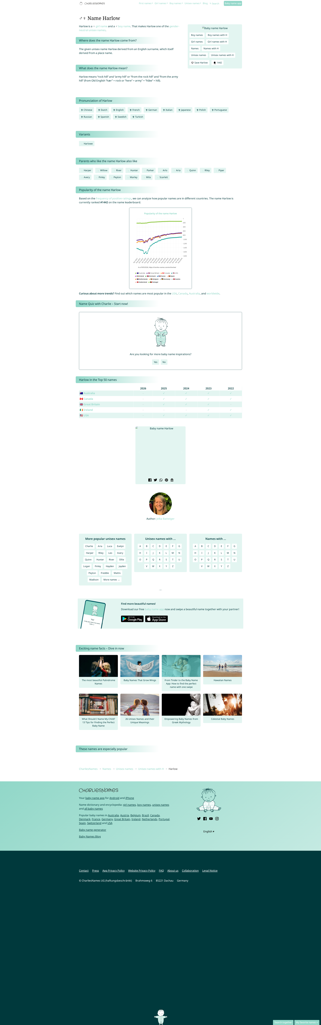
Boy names (175, 3)
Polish (202, 109)
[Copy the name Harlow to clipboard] (171, 480)
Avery (87, 177)
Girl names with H (217, 41)
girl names (129, 804)
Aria (178, 170)
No (164, 362)
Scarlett (164, 177)
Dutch (103, 109)
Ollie (121, 559)
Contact (84, 870)
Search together (283, 1022)
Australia (194, 293)
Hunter (134, 170)
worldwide (213, 293)
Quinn (192, 170)
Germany (107, 819)
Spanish (104, 116)
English (119, 109)
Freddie (105, 572)
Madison (94, 579)
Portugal (164, 819)
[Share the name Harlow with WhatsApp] (160, 480)
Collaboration (190, 870)
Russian (87, 116)
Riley (207, 170)
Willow (103, 170)
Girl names (160, 3)
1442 (219, 62)
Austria (124, 815)
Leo (110, 552)
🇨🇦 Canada (86, 399)
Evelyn (120, 546)
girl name (101, 26)
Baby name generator (92, 830)
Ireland (136, 819)
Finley (102, 177)
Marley (133, 177)
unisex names (160, 804)
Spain (82, 823)
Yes (155, 362)
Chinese (87, 109)
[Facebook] (205, 818)
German (152, 109)
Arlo (165, 170)
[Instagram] (217, 818)
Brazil (145, 815)
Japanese (185, 109)
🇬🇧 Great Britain (90, 404)
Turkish (139, 116)
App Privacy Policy (113, 870)
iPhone (129, 798)
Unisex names (192, 3)
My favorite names (306, 1022)
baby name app (154, 609)
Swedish (121, 116)
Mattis (117, 572)
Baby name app (233, 3)
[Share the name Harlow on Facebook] (149, 480)
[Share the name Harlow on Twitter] (155, 480)
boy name (124, 26)
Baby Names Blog (90, 836)
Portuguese (220, 109)
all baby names (93, 808)
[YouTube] (211, 818)
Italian (168, 109)
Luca (109, 546)
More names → (111, 579)
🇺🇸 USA (84, 415)
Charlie (89, 546)
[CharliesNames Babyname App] (92, 3)
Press (95, 870)
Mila (148, 177)
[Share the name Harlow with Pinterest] (166, 480)
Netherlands (149, 819)
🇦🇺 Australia (87, 393)
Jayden (122, 566)
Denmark (84, 819)
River (119, 170)
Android (114, 798)
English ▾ (208, 831)
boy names (144, 804)
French (136, 109)
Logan (86, 566)
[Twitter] (199, 818)
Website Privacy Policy (141, 870)
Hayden (110, 566)
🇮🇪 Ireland (86, 410)
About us (172, 870)
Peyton (117, 177)
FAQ (161, 870)
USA (174, 293)
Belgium (135, 815)
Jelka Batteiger (165, 518)
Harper (87, 170)
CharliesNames (88, 769)
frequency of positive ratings (113, 198)
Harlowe (88, 143)
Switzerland (94, 823)
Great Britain (122, 819)
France (96, 819)
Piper (221, 170)
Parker (150, 170)
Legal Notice (210, 870)
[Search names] (210, 3)
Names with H (211, 48)
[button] (139, 452)
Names (195, 48)
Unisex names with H (222, 55)
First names (145, 3)
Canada (183, 293)
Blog (205, 3)
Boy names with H (217, 34)
